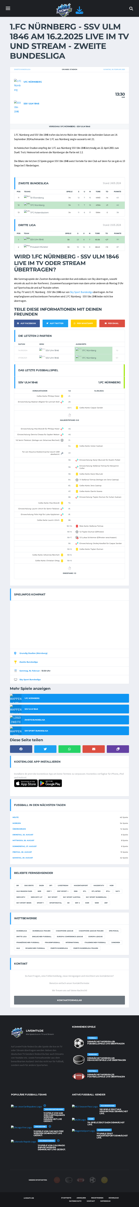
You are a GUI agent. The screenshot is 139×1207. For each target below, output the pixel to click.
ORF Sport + (62, 891)
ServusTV (20, 897)
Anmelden (81, 1198)
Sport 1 (40, 903)
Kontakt (91, 1201)
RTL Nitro (96, 891)
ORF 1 (49, 891)
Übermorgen (19, 829)
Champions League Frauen (91, 931)
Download (114, 1198)
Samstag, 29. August (23, 858)
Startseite (66, 1198)
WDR (97, 903)
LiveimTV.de (29, 1198)
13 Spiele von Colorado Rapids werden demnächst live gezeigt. (52, 1147)
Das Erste (29, 885)
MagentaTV (99, 885)
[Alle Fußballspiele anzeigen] (79, 1043)
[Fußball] (92, 1179)
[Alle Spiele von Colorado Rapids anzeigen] (23, 1141)
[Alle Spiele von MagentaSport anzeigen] (83, 1131)
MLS (18, 948)
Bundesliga (21, 931)
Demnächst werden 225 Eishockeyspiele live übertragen (106, 1059)
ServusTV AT (36, 897)
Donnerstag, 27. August (25, 846)
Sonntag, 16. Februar (29, 671)
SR (68, 903)
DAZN (41, 885)
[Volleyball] (104, 1179)
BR (17, 885)
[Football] (80, 1179)
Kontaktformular (69, 1000)
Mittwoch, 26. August (23, 840)
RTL (84, 891)
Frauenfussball (52, 942)
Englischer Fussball (41, 936)
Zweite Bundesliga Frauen (85, 948)
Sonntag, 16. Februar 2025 (114, 69)
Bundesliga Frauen (41, 931)
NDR (39, 891)
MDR (112, 885)
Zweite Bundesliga (22, 69)
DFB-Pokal (114, 931)
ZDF (106, 903)
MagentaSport (81, 885)
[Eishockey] (69, 1179)
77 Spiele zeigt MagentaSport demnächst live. (112, 1135)
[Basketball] (57, 1179)
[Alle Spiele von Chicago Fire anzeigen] (21, 1127)
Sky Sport (52, 897)
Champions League (64, 931)
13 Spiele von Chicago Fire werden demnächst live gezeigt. (49, 1133)
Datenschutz (75, 1201)
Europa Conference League (70, 936)
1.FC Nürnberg (33, 81)
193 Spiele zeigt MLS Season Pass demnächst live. (114, 1111)
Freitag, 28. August (22, 852)
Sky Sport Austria (71, 897)
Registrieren (97, 1198)
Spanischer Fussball (35, 948)
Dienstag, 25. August (23, 835)
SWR (87, 903)
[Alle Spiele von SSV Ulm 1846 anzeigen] (18, 107)
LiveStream (63, 885)
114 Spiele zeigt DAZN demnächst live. (105, 1123)
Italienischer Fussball (95, 942)
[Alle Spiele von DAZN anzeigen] (79, 1119)
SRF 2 (77, 903)
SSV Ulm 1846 (31, 103)
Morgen (17, 823)
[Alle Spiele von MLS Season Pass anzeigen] (85, 1106)
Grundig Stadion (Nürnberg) (33, 653)
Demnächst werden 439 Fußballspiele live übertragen (105, 1042)
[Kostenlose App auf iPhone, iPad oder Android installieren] (79, 12)
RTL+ (108, 891)
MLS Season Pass (24, 891)
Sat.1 (118, 891)
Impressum (105, 1201)
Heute (16, 817)
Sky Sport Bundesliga (81, 292)
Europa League (95, 936)
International (72, 942)
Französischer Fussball (27, 942)
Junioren (115, 942)
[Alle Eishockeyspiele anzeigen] (79, 1060)
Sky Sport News (23, 903)
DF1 (50, 885)
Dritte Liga (21, 936)
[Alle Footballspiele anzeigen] (79, 1076)
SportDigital (55, 903)
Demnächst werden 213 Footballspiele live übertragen (106, 1075)
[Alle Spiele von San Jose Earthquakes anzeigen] (26, 1106)
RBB (75, 891)
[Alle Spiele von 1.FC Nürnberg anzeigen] (18, 85)
